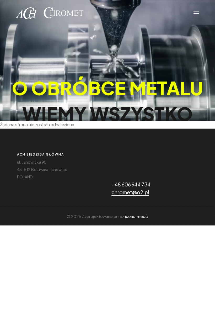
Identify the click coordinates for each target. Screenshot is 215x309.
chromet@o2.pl (130, 192)
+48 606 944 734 (130, 184)
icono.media (136, 216)
